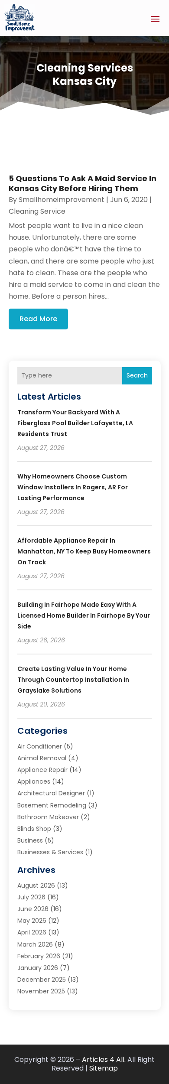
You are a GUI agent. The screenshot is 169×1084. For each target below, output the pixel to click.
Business (30, 840)
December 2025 (41, 979)
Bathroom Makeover (48, 817)
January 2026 (37, 968)
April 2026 (31, 932)
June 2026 (33, 909)
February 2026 (38, 956)
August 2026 (36, 885)
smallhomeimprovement (61, 200)
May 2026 (31, 920)
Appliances (33, 781)
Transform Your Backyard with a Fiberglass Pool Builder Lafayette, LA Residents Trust (75, 423)
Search (137, 375)
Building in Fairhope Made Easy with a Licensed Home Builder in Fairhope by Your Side (83, 615)
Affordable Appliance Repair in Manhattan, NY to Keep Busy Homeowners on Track (84, 551)
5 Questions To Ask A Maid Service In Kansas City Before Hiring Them (82, 183)
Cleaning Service (37, 211)
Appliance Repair (42, 769)
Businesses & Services (50, 852)
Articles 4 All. (104, 1059)
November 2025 (41, 991)
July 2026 (31, 897)
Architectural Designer (51, 793)
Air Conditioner (39, 746)
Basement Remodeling (51, 805)
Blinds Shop (34, 828)
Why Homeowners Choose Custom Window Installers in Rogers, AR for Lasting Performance (72, 487)
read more (38, 319)
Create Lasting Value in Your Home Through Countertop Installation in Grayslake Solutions (73, 679)
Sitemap (103, 1068)
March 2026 (35, 944)
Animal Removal (41, 758)
